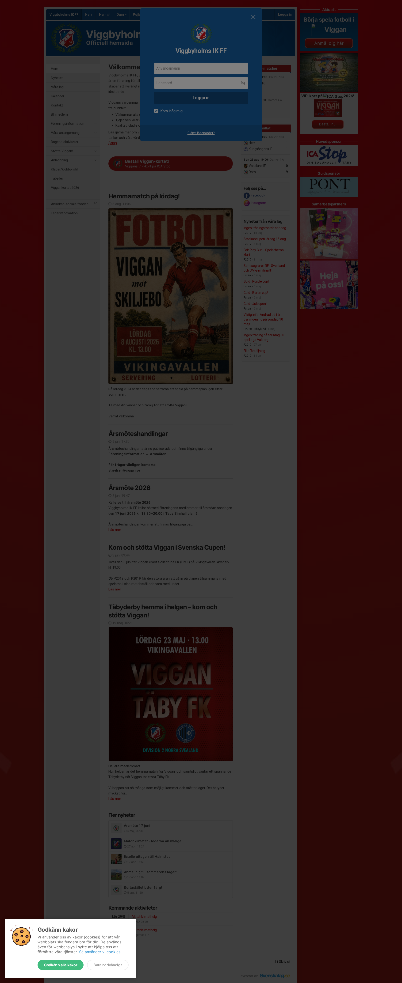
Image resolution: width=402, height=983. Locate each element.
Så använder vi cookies (99, 951)
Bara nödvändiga (107, 965)
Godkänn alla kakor (60, 965)
